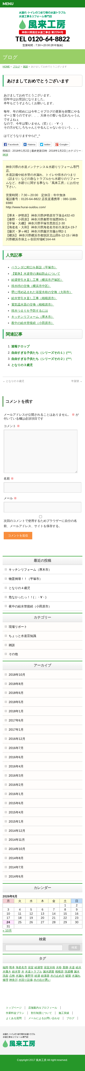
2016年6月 (16, 757)
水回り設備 (26, 979)
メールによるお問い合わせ (44, 1018)
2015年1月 (16, 821)
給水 (78, 967)
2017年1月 (16, 729)
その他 (13, 654)
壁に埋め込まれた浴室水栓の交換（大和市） (41, 292)
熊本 (12, 967)
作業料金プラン (15, 1013)
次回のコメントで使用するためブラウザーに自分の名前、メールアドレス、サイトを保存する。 (40, 523)
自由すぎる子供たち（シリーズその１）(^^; (41, 352)
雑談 (5, 155)
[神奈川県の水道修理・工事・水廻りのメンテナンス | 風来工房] (42, 29)
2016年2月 (16, 784)
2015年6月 (16, 803)
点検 (12, 975)
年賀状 (76, 381)
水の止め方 (57, 975)
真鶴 (65, 967)
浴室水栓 (49, 967)
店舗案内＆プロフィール (42, 1007)
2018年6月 (16, 693)
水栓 (59, 967)
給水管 (16, 971)
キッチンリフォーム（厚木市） (32, 316)
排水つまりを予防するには (29, 310)
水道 (72, 967)
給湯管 (38, 967)
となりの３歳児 (22, 365)
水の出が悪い (42, 979)
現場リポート (18, 626)
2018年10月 (17, 674)
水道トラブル (33, 971)
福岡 (5, 967)
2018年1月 (16, 711)
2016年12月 (17, 738)
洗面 (5, 975)
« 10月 (7, 930)
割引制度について (41, 1013)
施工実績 (64, 1013)
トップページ (14, 1007)
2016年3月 (16, 775)
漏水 (77, 971)
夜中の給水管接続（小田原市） (32, 323)
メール (10, 498)
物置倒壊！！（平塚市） (25, 578)
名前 (9, 478)
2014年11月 (17, 839)
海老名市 (21, 967)
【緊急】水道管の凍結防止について (35, 273)
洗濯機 (69, 971)
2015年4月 (16, 812)
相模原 (59, 971)
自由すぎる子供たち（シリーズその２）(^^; (41, 359)
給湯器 (45, 975)
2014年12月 (17, 830)
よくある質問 (14, 1018)
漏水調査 (48, 971)
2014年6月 (16, 876)
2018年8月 (16, 684)
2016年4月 (16, 766)
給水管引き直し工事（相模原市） (34, 298)
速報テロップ (20, 346)
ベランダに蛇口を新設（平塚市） (34, 267)
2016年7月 (16, 748)
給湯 (37, 975)
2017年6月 (16, 720)
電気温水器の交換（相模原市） (32, 304)
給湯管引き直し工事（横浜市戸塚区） (37, 279)
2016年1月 (16, 794)
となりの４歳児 (19, 588)
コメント (12, 426)
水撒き (7, 971)
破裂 (68, 975)
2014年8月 (16, 858)
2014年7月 (16, 867)
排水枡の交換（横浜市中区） (31, 286)
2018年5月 (16, 702)
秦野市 (29, 975)
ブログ (70, 1018)
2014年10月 (17, 849)
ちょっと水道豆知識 (22, 636)
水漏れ (20, 975)
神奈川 (13, 979)
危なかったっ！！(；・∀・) (27, 597)
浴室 (31, 967)
